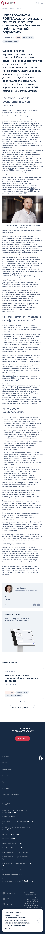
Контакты (5, 788)
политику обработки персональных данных (17, 925)
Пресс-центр (7, 782)
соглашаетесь (13, 915)
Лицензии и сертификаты (11, 795)
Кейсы (4, 763)
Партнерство (6, 769)
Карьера (5, 775)
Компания (5, 756)
